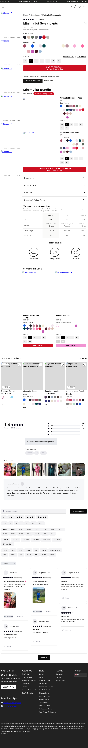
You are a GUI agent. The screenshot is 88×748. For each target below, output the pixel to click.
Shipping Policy (44, 693)
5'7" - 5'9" (36, 540)
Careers (24, 687)
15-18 (5, 529)
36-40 (45, 529)
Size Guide (81, 56)
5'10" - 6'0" (46, 540)
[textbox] (33, 511)
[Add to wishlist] (19, 364)
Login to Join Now (33, 80)
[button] (2, 397)
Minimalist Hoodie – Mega (71, 98)
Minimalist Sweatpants (69, 132)
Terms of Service (45, 706)
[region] (54, 225)
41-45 (53, 529)
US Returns (43, 683)
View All (83, 358)
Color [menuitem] (43, 453)
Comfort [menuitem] (29, 453)
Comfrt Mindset (27, 677)
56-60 (13, 534)
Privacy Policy (44, 699)
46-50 (61, 529)
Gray (35, 550)
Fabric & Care (30, 185)
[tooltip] (22, 484)
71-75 (37, 534)
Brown (28, 550)
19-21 (13, 529)
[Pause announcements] (86, 1)
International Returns (46, 687)
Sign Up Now (8, 687)
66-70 (29, 534)
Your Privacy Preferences (47, 712)
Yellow (52, 554)
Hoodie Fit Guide (44, 690)
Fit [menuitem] (36, 453)
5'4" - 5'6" (26, 540)
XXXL (41, 523)
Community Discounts (29, 690)
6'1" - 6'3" (57, 540)
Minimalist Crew (63, 316)
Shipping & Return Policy (34, 200)
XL (27, 523)
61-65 (21, 534)
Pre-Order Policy (44, 696)
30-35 (37, 529)
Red (36, 554)
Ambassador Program (29, 680)
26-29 (29, 529)
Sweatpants (35, 15)
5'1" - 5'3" (15, 540)
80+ (52, 534)
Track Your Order (45, 680)
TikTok (58, 677)
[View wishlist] (79, 6)
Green (44, 550)
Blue (20, 550)
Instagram (59, 674)
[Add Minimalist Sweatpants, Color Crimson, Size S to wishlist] (84, 23)
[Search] (71, 6)
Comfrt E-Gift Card (28, 693)
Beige (5, 550)
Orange (13, 554)
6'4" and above (7, 544)
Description (29, 178)
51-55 (5, 534)
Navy (4, 554)
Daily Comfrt (60, 680)
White (44, 554)
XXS (4, 523)
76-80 (45, 534)
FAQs (41, 677)
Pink (21, 554)
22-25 (21, 529)
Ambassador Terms (45, 709)
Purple (29, 554)
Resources (25, 683)
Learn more (49, 80)
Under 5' (5, 540)
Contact (41, 674)
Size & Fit (28, 193)
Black (13, 550)
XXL (33, 523)
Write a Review (80, 512)
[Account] (75, 6)
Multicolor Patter (55, 550)
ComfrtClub (25, 674)
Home (25, 15)
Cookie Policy (43, 702)
